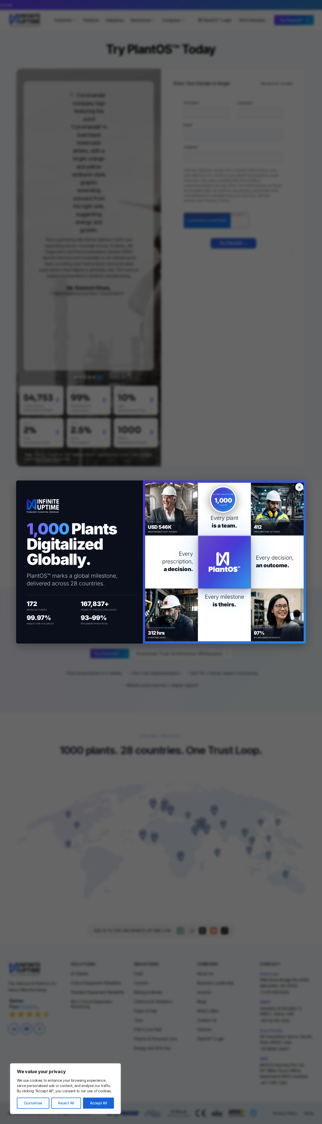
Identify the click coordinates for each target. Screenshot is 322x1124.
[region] (65, 1088)
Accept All (98, 1103)
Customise (33, 1103)
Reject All (66, 1103)
